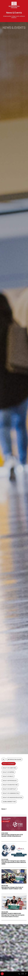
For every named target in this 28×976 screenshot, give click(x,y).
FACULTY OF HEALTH (8, 776)
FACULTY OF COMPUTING (9, 768)
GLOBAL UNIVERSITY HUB (9, 801)
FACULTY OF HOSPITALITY (9, 789)
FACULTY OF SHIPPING (8, 772)
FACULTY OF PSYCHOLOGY (10, 780)
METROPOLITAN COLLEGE (14, 759)
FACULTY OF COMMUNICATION (11, 793)
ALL (3, 759)
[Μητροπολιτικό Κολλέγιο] (14, 5)
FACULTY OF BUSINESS (8, 763)
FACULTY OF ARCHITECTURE (10, 784)
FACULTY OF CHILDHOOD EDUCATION (12, 797)
